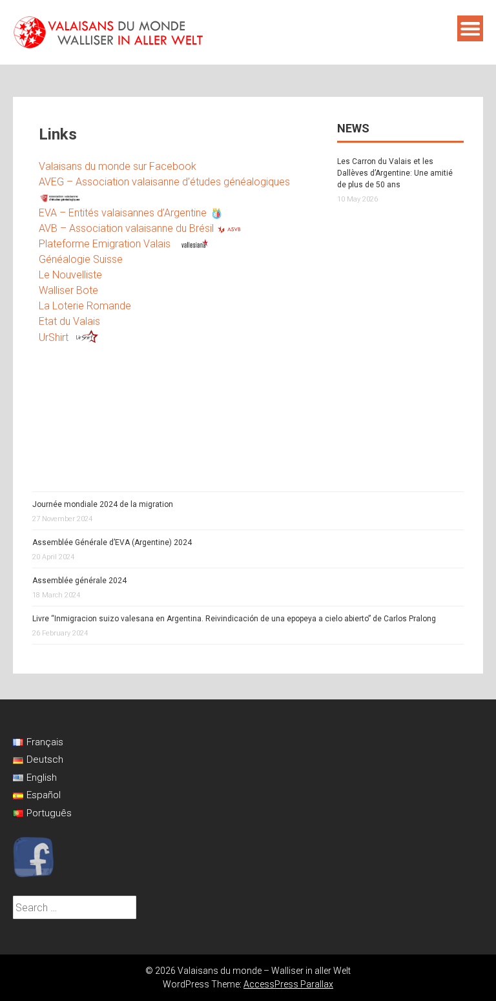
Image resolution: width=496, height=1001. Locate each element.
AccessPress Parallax (288, 984)
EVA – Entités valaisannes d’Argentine (124, 213)
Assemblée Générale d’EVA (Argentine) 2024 (112, 542)
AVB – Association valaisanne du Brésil (127, 228)
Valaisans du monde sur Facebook (117, 166)
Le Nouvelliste (70, 275)
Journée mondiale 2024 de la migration (102, 504)
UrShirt (53, 337)
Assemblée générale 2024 (79, 580)
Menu (470, 28)
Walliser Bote (68, 290)
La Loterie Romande (85, 306)
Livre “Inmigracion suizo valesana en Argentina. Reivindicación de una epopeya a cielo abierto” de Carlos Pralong (234, 618)
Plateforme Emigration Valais (106, 244)
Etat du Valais (69, 321)
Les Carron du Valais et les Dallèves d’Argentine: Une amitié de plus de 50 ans (395, 173)
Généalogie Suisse (81, 259)
